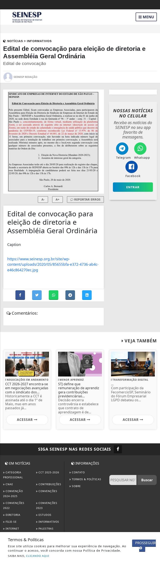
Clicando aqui (37, 556)
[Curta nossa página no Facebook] (118, 449)
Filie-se (11, 522)
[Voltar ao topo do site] (153, 309)
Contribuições (49, 484)
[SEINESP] (27, 16)
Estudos (44, 515)
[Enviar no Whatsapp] (54, 295)
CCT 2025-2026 (48, 472)
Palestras (46, 528)
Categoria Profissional (13, 475)
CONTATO (78, 472)
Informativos (48, 522)
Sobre (76, 486)
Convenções (47, 491)
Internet (12, 528)
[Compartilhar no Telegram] (70, 295)
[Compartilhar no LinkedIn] (87, 295)
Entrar (133, 187)
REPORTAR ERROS (86, 199)
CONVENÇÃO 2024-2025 (13, 493)
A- (43, 199)
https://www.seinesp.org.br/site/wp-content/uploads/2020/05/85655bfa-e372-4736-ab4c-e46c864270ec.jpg (53, 264)
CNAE (9, 484)
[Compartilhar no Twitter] (37, 295)
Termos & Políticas (86, 479)
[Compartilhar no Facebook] (20, 295)
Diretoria (12, 515)
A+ (57, 199)
